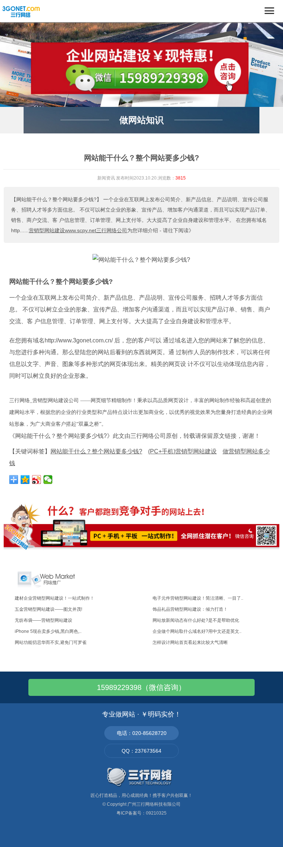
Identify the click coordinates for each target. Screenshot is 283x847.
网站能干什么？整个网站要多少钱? (61, 281)
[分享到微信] (48, 479)
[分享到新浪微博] (36, 479)
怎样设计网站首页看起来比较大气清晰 (190, 642)
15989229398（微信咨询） (141, 687)
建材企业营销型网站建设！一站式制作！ (54, 598)
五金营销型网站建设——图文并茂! (48, 609)
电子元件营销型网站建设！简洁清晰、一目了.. (198, 598)
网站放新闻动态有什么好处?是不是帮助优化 (196, 620)
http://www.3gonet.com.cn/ (79, 340)
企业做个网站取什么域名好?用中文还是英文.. (197, 631)
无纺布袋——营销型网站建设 (43, 620)
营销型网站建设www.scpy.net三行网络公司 (78, 230)
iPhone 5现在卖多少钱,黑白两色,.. (48, 631)
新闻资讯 (106, 178)
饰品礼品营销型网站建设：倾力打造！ (190, 609)
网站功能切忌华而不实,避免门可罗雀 (51, 642)
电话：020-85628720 (142, 733)
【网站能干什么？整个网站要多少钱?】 (56, 199)
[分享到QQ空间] (25, 479)
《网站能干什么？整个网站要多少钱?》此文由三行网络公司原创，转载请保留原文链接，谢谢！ (134, 436)
